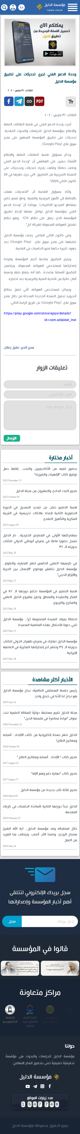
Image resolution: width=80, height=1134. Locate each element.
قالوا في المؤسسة (40, 949)
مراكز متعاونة (40, 992)
